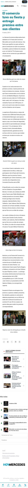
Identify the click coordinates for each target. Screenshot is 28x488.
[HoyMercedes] (7, 6)
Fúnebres (4, 440)
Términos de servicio (8, 453)
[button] (18, 6)
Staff (3, 450)
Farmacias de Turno (7, 435)
